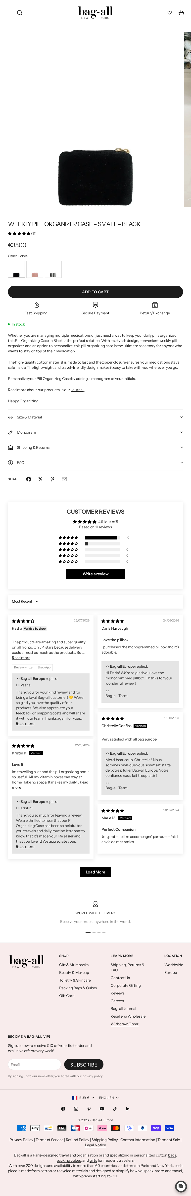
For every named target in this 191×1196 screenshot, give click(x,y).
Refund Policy (77, 1139)
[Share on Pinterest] (52, 479)
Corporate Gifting (126, 985)
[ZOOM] (171, 195)
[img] (23, 621)
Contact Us (120, 977)
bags (172, 1155)
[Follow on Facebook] (63, 1108)
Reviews (118, 993)
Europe (170, 972)
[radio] (16, 269)
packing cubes (69, 1160)
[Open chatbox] (181, 1187)
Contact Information (137, 1139)
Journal (77, 389)
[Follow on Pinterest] (89, 1108)
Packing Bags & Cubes (78, 988)
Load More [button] (95, 871)
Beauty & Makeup (74, 972)
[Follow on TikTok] (114, 1108)
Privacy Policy (21, 1139)
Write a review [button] (96, 573)
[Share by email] (64, 479)
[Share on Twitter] (41, 479)
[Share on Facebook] (29, 479)
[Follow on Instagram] (76, 1108)
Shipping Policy (105, 1139)
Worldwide (173, 964)
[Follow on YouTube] (101, 1108)
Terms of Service (49, 1139)
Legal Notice (95, 1145)
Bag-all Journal (123, 1008)
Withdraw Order (125, 1024)
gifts (93, 1160)
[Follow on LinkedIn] (127, 1108)
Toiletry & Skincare (75, 980)
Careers (117, 1000)
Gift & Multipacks (73, 964)
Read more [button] (21, 657)
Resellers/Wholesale (128, 1016)
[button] (19, 233)
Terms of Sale (168, 1139)
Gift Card (67, 995)
